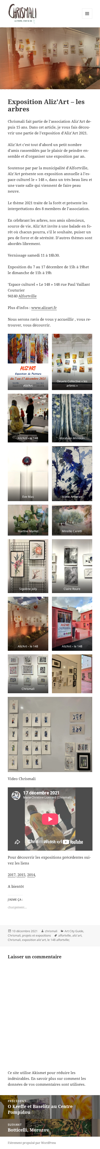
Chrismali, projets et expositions (29, 935)
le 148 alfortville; (58, 940)
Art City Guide (74, 931)
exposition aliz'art (34, 940)
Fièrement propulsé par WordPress (32, 1143)
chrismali (51, 931)
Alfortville (27, 295)
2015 (21, 874)
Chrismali (14, 940)
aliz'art (77, 935)
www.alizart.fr (44, 307)
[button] (28, 362)
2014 (31, 874)
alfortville (64, 935)
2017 (12, 874)
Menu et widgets (87, 18)
